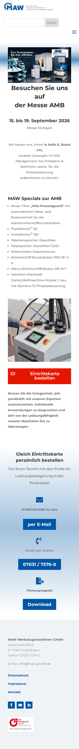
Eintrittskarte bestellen (44, 376)
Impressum (17, 684)
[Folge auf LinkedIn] (28, 705)
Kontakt (14, 692)
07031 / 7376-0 (39, 564)
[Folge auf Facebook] (11, 705)
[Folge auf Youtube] (20, 705)
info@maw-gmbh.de (34, 664)
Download (39, 604)
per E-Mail (39, 524)
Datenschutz (18, 675)
